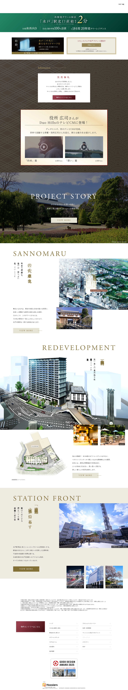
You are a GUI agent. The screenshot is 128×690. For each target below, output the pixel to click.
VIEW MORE (64, 220)
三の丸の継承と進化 (54, 628)
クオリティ (86, 642)
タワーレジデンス (54, 637)
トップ (51, 623)
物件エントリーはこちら (64, 97)
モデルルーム (53, 642)
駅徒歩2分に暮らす (54, 632)
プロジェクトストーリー (89, 623)
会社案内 (51, 646)
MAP (84, 646)
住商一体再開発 (87, 628)
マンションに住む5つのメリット (91, 632)
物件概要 (51, 651)
